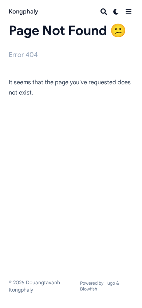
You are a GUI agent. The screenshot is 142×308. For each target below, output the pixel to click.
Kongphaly (23, 11)
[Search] (103, 11)
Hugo (109, 283)
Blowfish (88, 289)
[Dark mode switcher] (116, 11)
